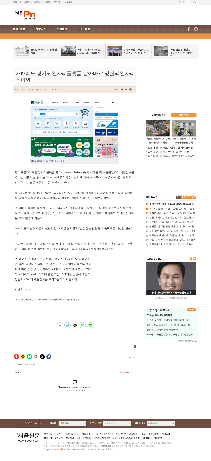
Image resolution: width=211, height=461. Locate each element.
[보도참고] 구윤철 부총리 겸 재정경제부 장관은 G (169, 334)
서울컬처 (69, 2)
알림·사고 (58, 438)
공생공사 (58, 2)
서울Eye (28, 2)
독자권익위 (121, 434)
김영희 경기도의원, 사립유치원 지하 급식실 (170, 147)
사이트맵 (166, 434)
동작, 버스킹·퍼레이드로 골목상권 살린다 (171, 292)
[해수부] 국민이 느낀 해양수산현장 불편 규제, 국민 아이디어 (174, 320)
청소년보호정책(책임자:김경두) (126, 438)
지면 (65, 434)
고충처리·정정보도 (137, 434)
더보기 (191, 309)
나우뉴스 (38, 2)
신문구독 (48, 434)
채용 (78, 438)
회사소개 (48, 438)
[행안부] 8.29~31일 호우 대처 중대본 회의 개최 (168, 324)
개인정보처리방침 (102, 438)
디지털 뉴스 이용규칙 (152, 438)
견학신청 (110, 434)
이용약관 (87, 438)
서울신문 (17, 2)
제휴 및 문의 (153, 434)
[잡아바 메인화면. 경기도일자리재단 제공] (74, 101)
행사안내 (70, 438)
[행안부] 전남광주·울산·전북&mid (161, 329)
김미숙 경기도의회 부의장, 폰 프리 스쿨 (168, 151)
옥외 (76, 434)
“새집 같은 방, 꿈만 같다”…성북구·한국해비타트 (181, 52)
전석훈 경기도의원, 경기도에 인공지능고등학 (171, 155)
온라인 (71, 434)
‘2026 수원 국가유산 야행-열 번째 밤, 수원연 (172, 208)
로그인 (181, 2)
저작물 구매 (97, 434)
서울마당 (86, 434)
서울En (48, 2)
